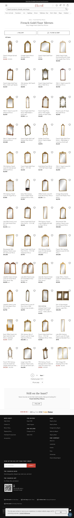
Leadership (52, 444)
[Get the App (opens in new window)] (8, 488)
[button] (6, 5)
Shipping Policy (8, 431)
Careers (52, 447)
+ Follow (20, 32)
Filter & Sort (55, 32)
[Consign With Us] (60, 5)
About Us (52, 440)
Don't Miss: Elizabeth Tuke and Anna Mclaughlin (37, 1)
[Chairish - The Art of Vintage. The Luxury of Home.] (39, 5)
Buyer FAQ (29, 421)
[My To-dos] (57, 5)
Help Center (7, 421)
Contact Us (7, 424)
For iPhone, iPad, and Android (11, 481)
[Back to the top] (70, 508)
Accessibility (7, 438)
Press (51, 451)
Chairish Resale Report (55, 458)
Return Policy (7, 428)
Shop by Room (53, 434)
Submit (31, 465)
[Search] (66, 9)
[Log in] (53, 5)
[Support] (70, 514)
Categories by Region (55, 428)
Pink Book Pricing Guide (10, 434)
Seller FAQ (29, 434)
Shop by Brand (53, 424)
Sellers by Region (54, 431)
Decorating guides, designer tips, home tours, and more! (18, 474)
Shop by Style (53, 421)
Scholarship (52, 454)
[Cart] (67, 5)
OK (61, 512)
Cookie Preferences (24, 513)
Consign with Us (31, 431)
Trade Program (30, 424)
